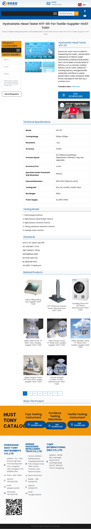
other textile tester (36, 32)
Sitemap (56, 526)
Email (54, 2)
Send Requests (12, 94)
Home (4, 32)
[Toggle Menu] (55, 13)
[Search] (76, 13)
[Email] (48, 3)
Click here (76, 86)
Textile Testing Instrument (18, 32)
